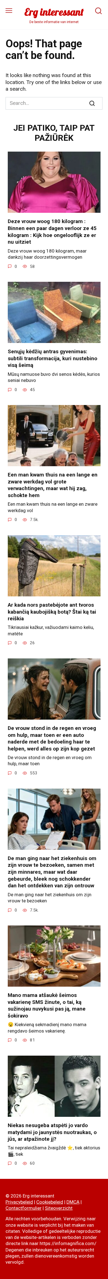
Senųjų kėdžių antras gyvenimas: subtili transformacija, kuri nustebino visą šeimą (52, 358)
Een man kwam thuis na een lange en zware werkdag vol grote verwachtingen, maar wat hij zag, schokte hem (52, 484)
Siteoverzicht (59, 1208)
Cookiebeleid (49, 1202)
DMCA (72, 1202)
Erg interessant (54, 12)
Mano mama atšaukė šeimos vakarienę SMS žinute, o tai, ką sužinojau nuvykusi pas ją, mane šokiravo (47, 1005)
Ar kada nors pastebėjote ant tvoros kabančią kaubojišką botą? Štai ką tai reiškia (52, 612)
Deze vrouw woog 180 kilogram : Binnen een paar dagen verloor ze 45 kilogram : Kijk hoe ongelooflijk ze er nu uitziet (52, 231)
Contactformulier (24, 1208)
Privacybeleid (19, 1202)
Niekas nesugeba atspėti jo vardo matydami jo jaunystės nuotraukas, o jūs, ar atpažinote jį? (52, 1132)
